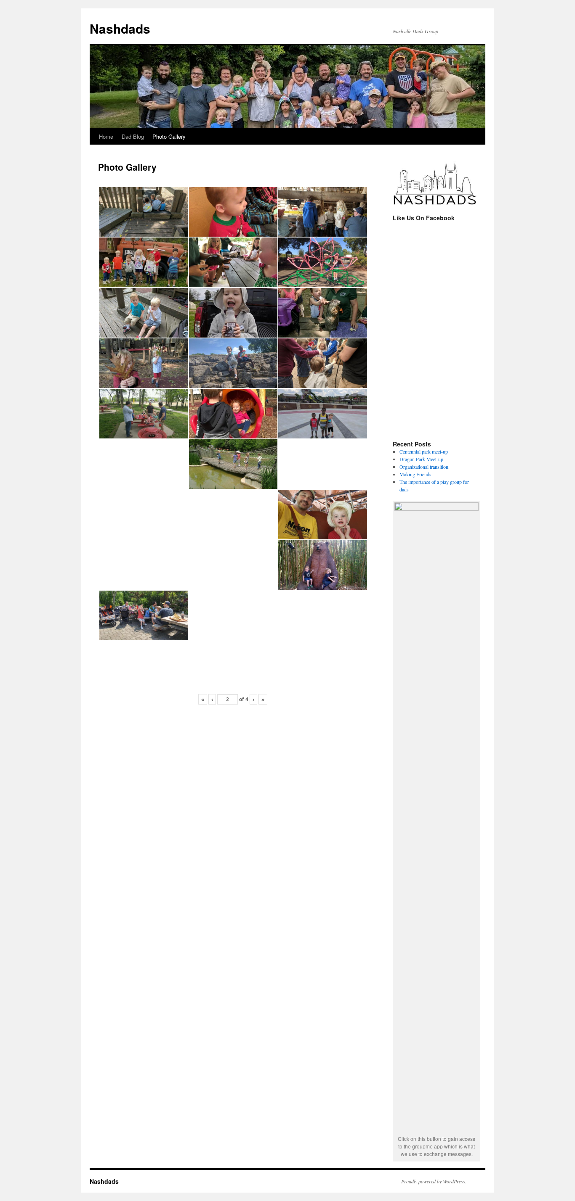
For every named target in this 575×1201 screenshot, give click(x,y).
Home (106, 136)
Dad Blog (133, 136)
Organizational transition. (424, 466)
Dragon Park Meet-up (421, 459)
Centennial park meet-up (423, 451)
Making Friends (415, 474)
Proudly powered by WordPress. (433, 1181)
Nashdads (120, 28)
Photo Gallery (169, 136)
